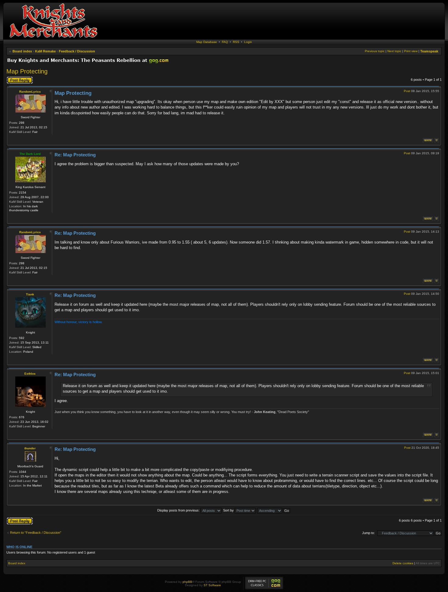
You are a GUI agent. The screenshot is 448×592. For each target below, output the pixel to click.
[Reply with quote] (427, 140)
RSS (236, 42)
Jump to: (368, 533)
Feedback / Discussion (77, 51)
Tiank (30, 294)
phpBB (187, 581)
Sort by (229, 510)
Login (248, 42)
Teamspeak (429, 51)
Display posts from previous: (179, 510)
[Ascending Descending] (274, 510)
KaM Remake (45, 51)
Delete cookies (403, 563)
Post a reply (15, 78)
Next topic (394, 51)
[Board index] (53, 38)
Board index (22, 51)
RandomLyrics (30, 91)
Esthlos (30, 373)
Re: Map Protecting (75, 154)
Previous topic (375, 51)
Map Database (206, 42)
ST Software (212, 585)
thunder (30, 448)
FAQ (225, 42)
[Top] (436, 140)
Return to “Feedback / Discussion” (35, 532)
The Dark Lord (30, 153)
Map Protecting (27, 71)
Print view (411, 51)
